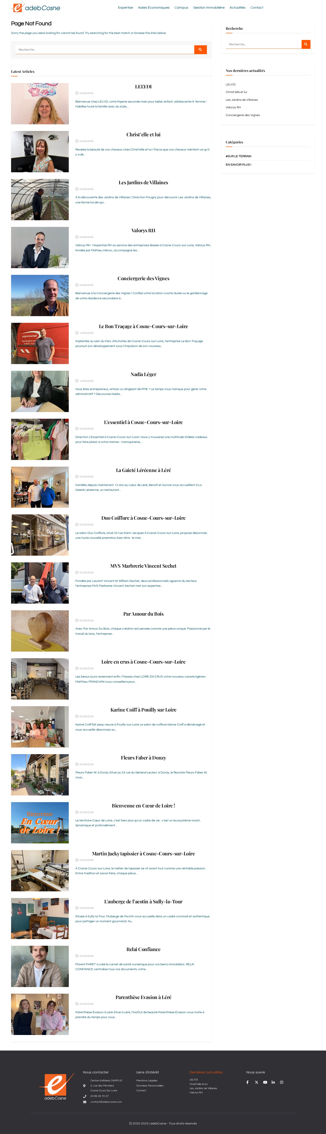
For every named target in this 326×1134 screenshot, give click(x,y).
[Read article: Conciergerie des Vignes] (40, 295)
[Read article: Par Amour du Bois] (40, 631)
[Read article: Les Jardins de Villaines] (40, 199)
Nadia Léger (143, 374)
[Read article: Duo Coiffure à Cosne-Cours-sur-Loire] (40, 535)
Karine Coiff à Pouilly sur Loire (143, 709)
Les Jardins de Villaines (143, 182)
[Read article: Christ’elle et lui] (40, 151)
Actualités (237, 7)
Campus (181, 7)
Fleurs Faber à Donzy (143, 757)
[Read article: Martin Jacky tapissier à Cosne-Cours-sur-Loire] (40, 870)
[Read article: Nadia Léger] (40, 391)
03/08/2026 (86, 93)
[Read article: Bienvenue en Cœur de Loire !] (40, 822)
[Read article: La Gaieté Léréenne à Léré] (40, 487)
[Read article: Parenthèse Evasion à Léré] (40, 1014)
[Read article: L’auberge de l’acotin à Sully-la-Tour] (40, 918)
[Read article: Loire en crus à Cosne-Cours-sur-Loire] (40, 679)
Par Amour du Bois (143, 613)
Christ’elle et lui (143, 134)
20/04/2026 (86, 860)
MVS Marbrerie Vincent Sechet (143, 565)
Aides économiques (154, 7)
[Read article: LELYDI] (40, 103)
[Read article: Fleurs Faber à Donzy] (40, 774)
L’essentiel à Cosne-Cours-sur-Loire (143, 422)
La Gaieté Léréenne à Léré (143, 470)
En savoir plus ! (238, 164)
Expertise (125, 7)
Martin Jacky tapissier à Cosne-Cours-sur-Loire (143, 853)
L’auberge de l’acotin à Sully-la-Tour (143, 901)
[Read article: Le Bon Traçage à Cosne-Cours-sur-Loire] (40, 343)
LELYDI (143, 86)
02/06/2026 (86, 428)
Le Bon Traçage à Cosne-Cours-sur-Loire (143, 326)
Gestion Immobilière (209, 7)
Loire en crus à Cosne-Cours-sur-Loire (143, 661)
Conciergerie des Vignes (143, 278)
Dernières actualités (206, 1072)
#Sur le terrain (238, 156)
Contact (256, 7)
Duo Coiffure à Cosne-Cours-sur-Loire (143, 517)
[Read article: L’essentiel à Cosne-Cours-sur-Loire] (40, 439)
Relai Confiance (143, 949)
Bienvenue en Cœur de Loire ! (143, 805)
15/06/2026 (86, 333)
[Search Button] (200, 49)
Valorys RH (143, 230)
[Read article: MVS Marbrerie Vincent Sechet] (40, 583)
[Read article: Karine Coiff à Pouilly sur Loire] (40, 726)
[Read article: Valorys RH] (40, 247)
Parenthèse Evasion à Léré (143, 997)
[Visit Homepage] (35, 7)
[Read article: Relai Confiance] (40, 966)
